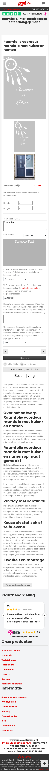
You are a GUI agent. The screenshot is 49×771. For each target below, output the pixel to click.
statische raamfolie (30, 288)
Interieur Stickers (10, 650)
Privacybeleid (8, 701)
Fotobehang (7, 664)
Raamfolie (6, 655)
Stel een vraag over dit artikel (25, 369)
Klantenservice (9, 706)
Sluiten (26, 757)
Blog (3, 720)
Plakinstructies (9, 716)
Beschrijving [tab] (24, 375)
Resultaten (7, 730)
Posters (5, 674)
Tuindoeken (7, 669)
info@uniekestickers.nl (11, 9)
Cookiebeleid (8, 725)
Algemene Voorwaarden (14, 697)
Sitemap (5, 711)
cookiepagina (44, 769)
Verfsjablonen (8, 660)
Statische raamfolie (11, 683)
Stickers (5, 679)
